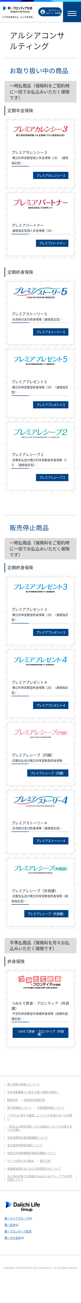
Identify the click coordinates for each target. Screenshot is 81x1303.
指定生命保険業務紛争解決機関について (31, 1153)
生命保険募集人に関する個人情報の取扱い (32, 1092)
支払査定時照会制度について (24, 1145)
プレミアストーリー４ (50, 840)
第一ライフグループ (16, 1218)
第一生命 (9, 1225)
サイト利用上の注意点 (20, 1161)
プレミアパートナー (52, 243)
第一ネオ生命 (12, 1238)
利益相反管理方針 (34, 1100)
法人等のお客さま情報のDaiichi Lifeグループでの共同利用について (39, 1178)
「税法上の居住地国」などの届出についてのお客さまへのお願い (39, 1128)
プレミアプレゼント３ (50, 632)
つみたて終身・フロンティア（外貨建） (40, 1032)
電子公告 (45, 1161)
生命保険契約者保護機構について (27, 1138)
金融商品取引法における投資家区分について (34, 1169)
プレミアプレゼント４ (50, 705)
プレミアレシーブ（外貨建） (46, 913)
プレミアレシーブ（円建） (47, 773)
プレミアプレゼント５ (50, 404)
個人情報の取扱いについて (23, 1084)
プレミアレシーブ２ (52, 477)
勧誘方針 (12, 1100)
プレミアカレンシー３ (50, 175)
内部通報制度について (50, 1108)
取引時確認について (19, 1108)
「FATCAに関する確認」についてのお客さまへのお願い (39, 1117)
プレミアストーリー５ (50, 332)
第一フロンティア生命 (18, 1231)
